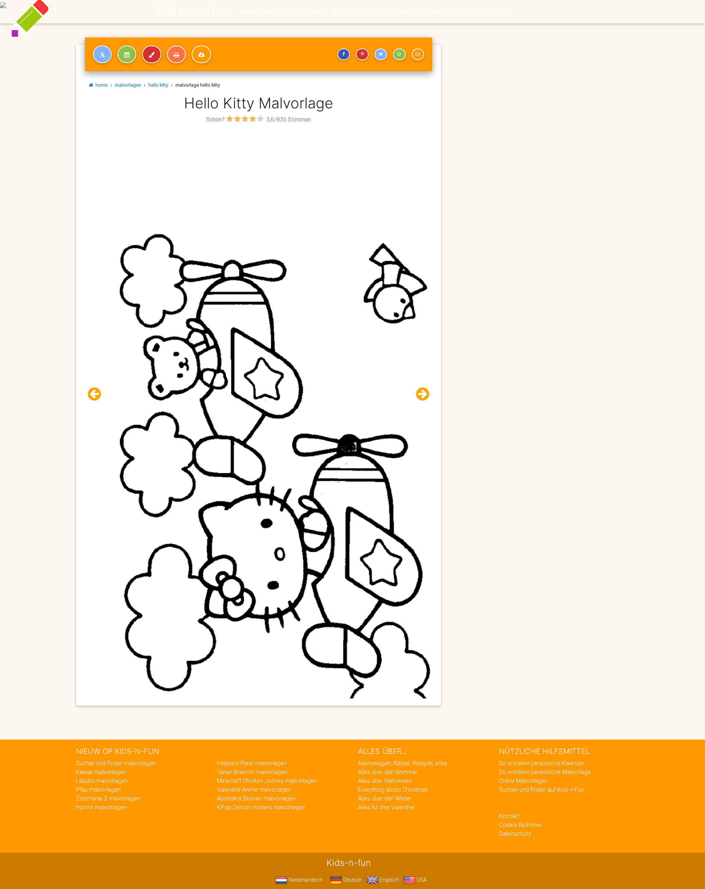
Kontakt (509, 816)
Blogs (290, 11)
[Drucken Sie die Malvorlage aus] (176, 54)
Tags (486, 11)
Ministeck (407, 11)
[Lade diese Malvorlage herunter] (201, 54)
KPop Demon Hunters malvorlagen (261, 807)
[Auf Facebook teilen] (343, 54)
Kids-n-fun (191, 11)
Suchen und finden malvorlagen (116, 763)
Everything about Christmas (393, 789)
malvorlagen (128, 85)
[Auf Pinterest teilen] (362, 54)
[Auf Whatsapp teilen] (399, 54)
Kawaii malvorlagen (101, 772)
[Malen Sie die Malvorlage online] (151, 54)
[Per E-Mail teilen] (418, 54)
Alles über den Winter (385, 798)
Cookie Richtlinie (520, 824)
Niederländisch (305, 880)
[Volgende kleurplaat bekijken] (419, 394)
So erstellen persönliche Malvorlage (545, 772)
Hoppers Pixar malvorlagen (251, 763)
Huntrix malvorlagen (101, 807)
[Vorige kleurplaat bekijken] (97, 394)
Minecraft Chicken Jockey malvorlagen (267, 780)
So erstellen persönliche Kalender (542, 763)
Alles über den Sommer (387, 772)
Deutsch (352, 880)
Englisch (388, 880)
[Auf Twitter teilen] (381, 54)
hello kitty (158, 85)
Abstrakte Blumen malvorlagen (256, 798)
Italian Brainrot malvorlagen (252, 772)
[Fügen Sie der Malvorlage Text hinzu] (102, 54)
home (100, 85)
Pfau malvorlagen (98, 789)
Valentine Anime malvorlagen (254, 789)
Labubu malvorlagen (102, 780)
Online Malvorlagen (523, 780)
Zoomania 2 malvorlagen (108, 798)
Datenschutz (515, 833)
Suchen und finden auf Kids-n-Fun (541, 789)
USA (421, 880)
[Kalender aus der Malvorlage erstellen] (127, 54)
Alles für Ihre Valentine (386, 807)
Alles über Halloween (384, 780)
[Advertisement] (258, 176)
